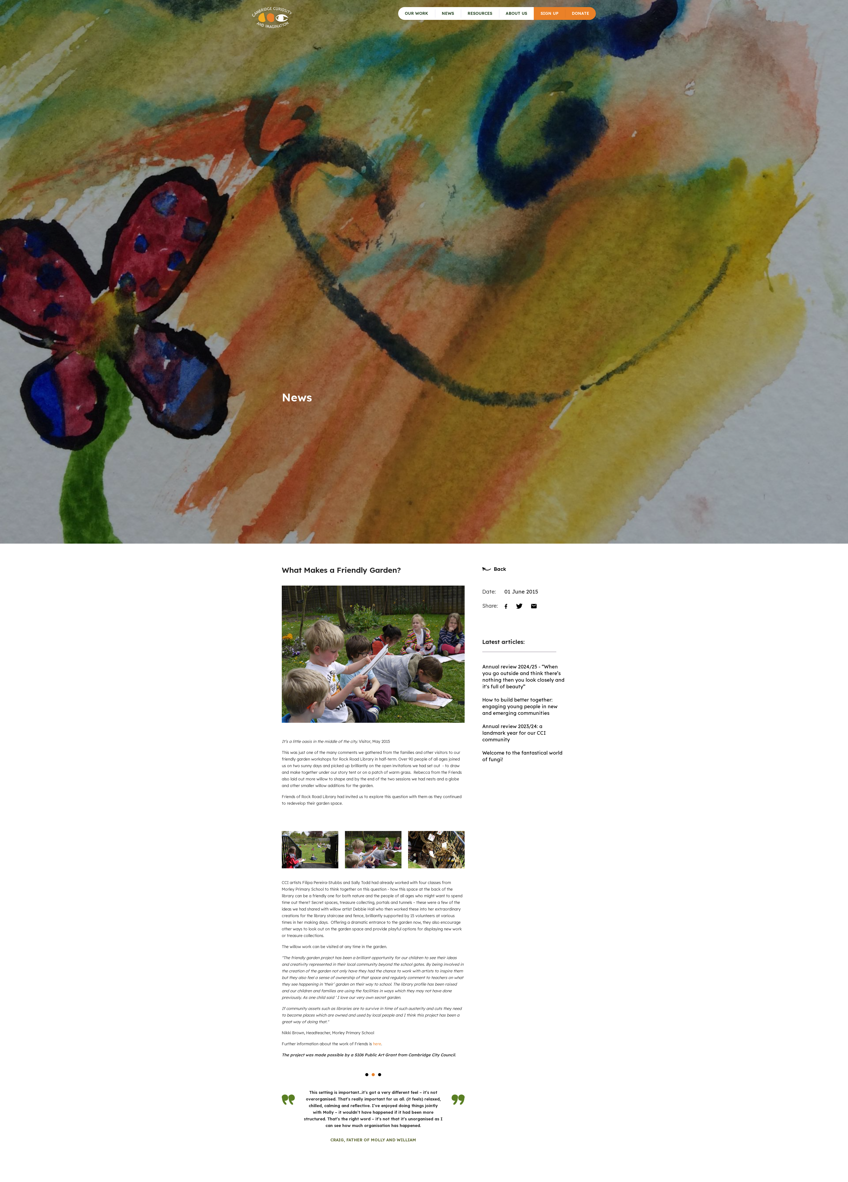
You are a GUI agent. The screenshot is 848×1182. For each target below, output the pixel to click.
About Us (516, 13)
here (377, 1043)
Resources (480, 13)
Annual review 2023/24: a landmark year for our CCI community (514, 733)
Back (500, 569)
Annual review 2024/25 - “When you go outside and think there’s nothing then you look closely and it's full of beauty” (523, 677)
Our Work (416, 13)
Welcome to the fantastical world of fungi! (522, 756)
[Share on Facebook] (505, 606)
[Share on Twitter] (519, 606)
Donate (580, 13)
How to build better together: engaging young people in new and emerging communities (520, 706)
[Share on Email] (534, 606)
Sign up (549, 13)
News (448, 13)
